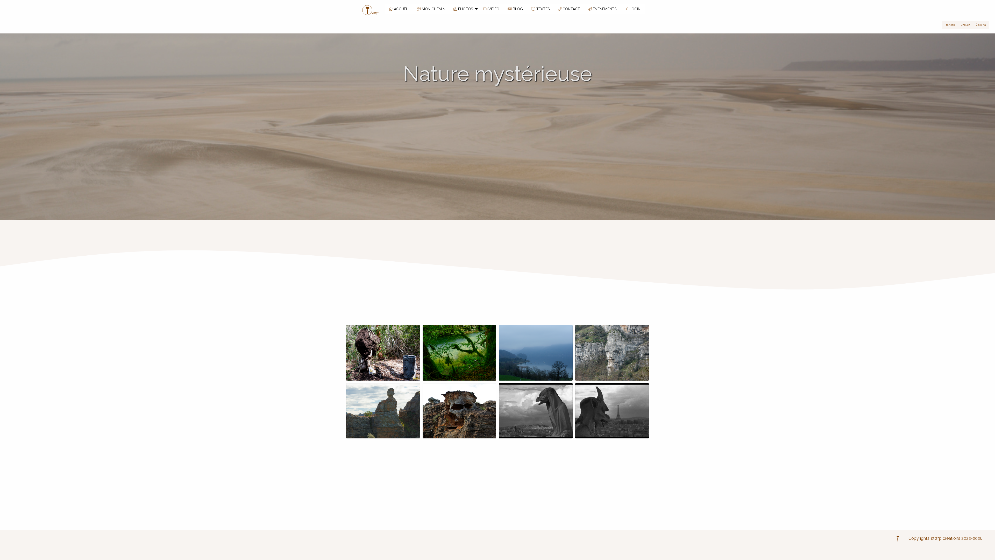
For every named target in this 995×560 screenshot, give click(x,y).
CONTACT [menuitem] (571, 9)
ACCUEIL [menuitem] (401, 9)
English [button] (965, 24)
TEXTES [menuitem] (542, 9)
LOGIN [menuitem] (634, 9)
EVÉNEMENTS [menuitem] (604, 9)
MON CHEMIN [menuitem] (433, 9)
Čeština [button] (981, 24)
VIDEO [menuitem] (493, 9)
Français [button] (949, 24)
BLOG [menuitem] (517, 9)
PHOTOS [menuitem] (465, 9)
